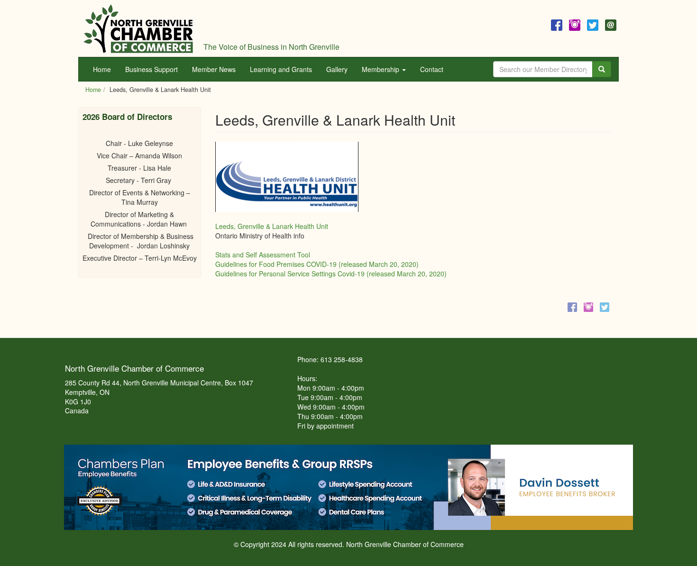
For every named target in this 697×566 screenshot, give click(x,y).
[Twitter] (592, 23)
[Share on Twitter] (604, 306)
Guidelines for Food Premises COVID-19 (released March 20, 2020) (317, 264)
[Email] (610, 23)
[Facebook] (556, 23)
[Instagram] (574, 23)
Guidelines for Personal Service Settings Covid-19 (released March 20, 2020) (331, 273)
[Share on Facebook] (572, 306)
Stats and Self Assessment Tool (262, 254)
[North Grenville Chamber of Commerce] (138, 28)
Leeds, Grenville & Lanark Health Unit (271, 226)
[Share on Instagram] (588, 306)
